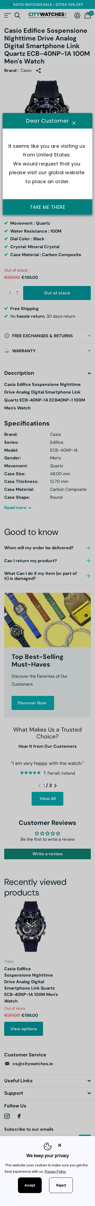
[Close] (73, 1145)
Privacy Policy (55, 1171)
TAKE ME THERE (47, 207)
